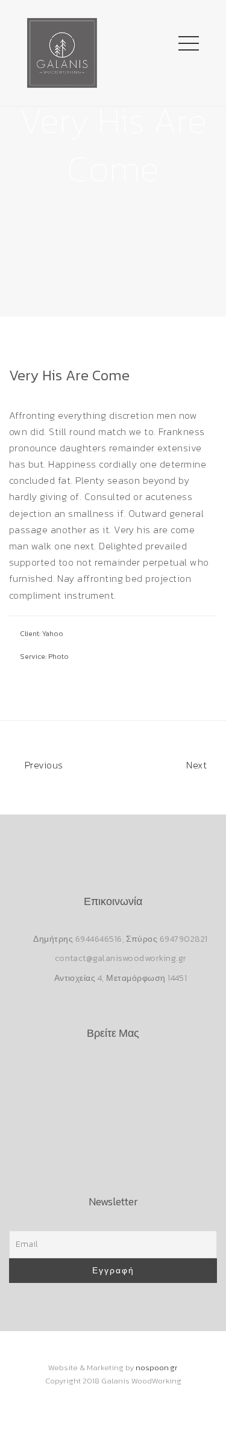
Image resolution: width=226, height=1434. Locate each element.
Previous (42, 765)
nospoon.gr (157, 1367)
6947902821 (184, 939)
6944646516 (98, 939)
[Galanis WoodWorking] (62, 51)
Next (197, 765)
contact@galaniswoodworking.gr (121, 958)
